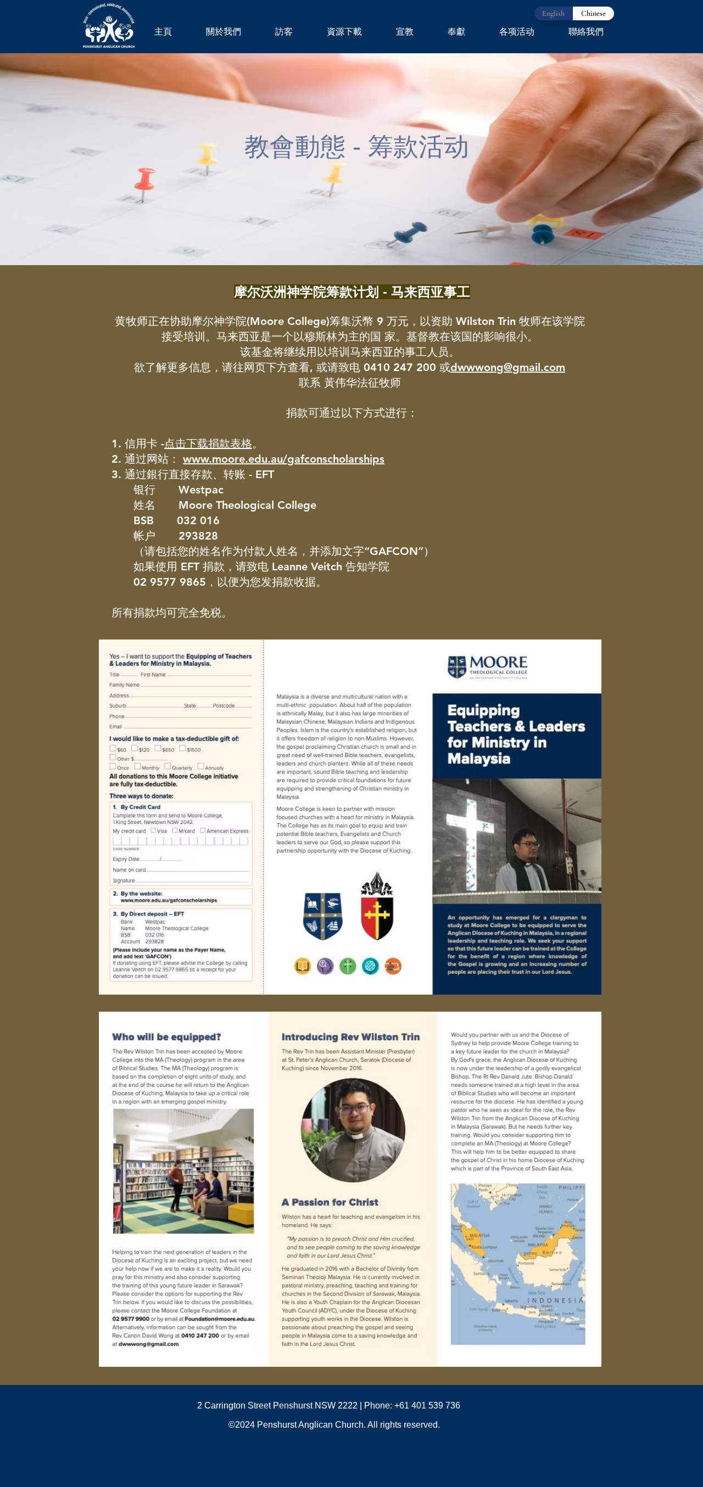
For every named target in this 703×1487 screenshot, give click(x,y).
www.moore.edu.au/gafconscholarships (283, 458)
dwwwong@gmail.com (507, 367)
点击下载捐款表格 (208, 443)
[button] (223, 31)
